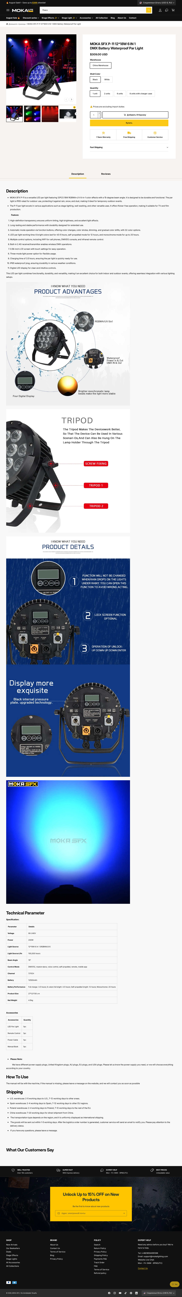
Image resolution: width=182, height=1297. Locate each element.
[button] (8, 10)
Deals (8, 1252)
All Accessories (13, 1262)
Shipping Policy (101, 1255)
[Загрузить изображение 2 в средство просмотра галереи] (32, 114)
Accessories (85, 18)
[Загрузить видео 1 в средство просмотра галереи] (68, 114)
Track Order (99, 1262)
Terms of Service (57, 1252)
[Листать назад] (66, 99)
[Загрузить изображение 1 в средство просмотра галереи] (14, 114)
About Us (54, 1245)
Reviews (106, 174)
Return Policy (100, 1248)
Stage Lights (11, 1259)
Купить (129, 123)
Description (77, 174)
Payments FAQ (100, 1259)
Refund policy (100, 1273)
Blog (52, 1255)
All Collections (12, 1266)
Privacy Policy (56, 1259)
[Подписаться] (124, 1213)
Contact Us (55, 1248)
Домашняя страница (17, 24)
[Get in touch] (166, 10)
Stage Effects (12, 1255)
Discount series (30, 18)
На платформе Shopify (29, 1293)
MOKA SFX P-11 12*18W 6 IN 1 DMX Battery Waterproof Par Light (54, 24)
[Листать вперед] (71, 99)
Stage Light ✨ (68, 18)
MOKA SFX (16, 1293)
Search (97, 1245)
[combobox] (96, 10)
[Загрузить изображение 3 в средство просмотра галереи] (50, 114)
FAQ (95, 1266)
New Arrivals (11, 1245)
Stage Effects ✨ (49, 18)
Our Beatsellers (13, 1248)
